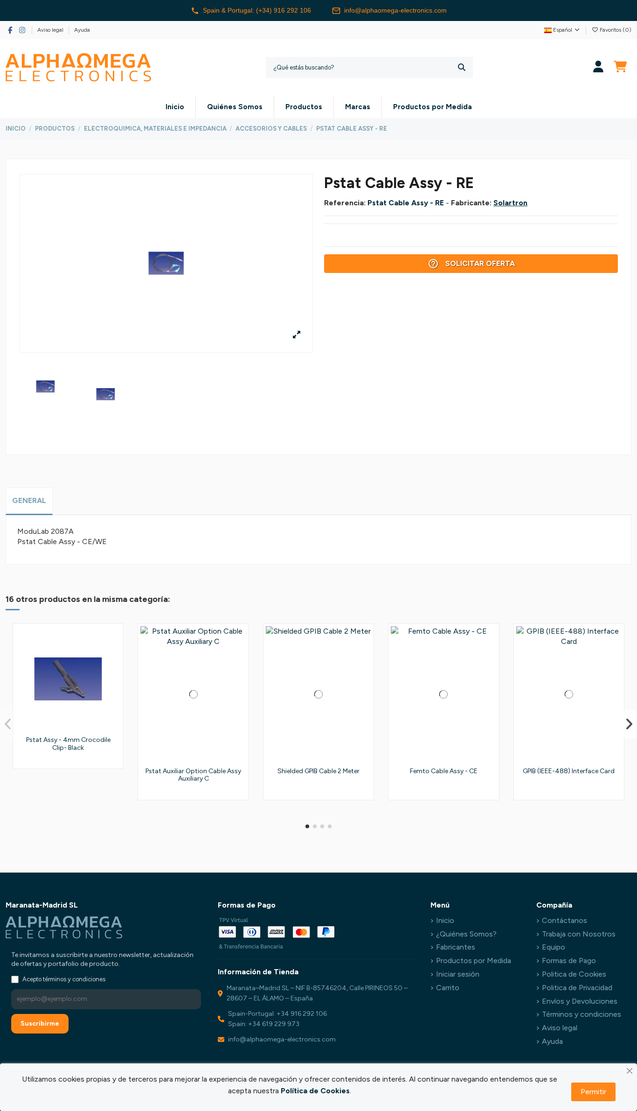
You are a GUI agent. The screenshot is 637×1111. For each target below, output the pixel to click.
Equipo (553, 947)
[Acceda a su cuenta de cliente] (598, 67)
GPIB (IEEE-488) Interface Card (569, 771)
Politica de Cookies (574, 974)
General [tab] (29, 500)
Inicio (445, 920)
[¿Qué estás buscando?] (461, 67)
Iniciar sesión (457, 974)
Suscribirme (40, 1023)
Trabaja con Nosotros (579, 933)
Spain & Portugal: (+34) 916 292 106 (257, 10)
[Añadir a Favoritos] (113, 641)
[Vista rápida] (113, 675)
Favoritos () (614, 30)
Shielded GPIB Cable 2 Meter (318, 771)
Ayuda (82, 30)
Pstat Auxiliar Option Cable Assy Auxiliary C (193, 775)
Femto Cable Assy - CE (444, 771)
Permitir (593, 1091)
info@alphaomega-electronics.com (395, 10)
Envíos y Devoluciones (579, 1001)
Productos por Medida (473, 960)
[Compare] (113, 658)
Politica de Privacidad (577, 987)
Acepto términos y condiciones (63, 979)
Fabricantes (455, 947)
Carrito (447, 987)
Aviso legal (51, 30)
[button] (307, 826)
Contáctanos (564, 920)
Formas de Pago (569, 960)
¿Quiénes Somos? (466, 933)
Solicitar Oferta (471, 263)
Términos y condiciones (581, 1014)
